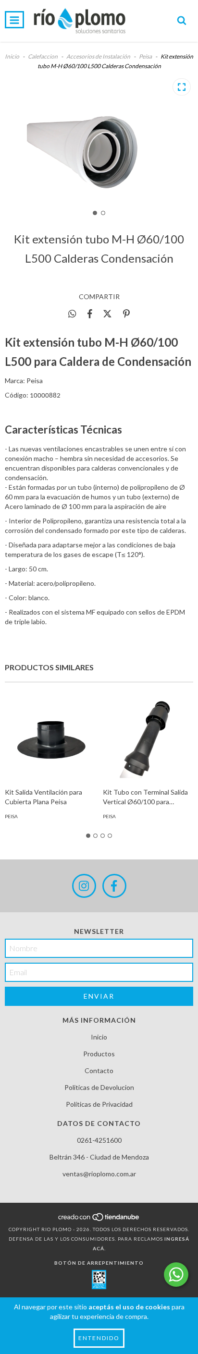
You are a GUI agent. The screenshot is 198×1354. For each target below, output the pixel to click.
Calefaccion (43, 56)
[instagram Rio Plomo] (84, 886)
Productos (99, 1054)
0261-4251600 (99, 1140)
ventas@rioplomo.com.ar (99, 1174)
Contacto (99, 1070)
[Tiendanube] (99, 1219)
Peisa (145, 56)
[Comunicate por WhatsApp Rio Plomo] (176, 1274)
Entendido (99, 1338)
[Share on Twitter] (107, 313)
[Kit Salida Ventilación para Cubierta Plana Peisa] (50, 737)
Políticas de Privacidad (99, 1104)
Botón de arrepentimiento (99, 1263)
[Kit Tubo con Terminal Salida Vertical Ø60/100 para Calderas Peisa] (148, 737)
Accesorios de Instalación (98, 56)
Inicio (12, 56)
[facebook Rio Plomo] (114, 886)
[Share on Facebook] (90, 313)
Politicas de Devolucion (99, 1087)
